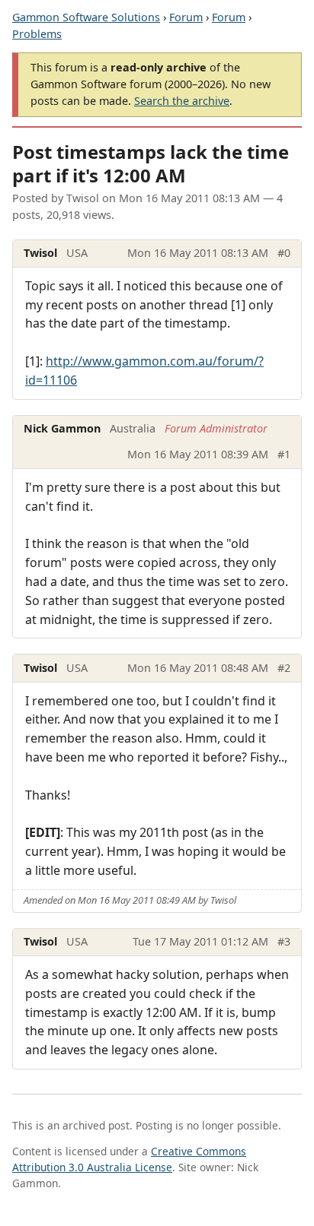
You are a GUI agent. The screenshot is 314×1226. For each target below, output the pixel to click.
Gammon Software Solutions (86, 17)
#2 (283, 668)
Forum (186, 17)
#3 (283, 941)
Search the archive (181, 100)
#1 (283, 454)
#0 (283, 253)
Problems (37, 34)
